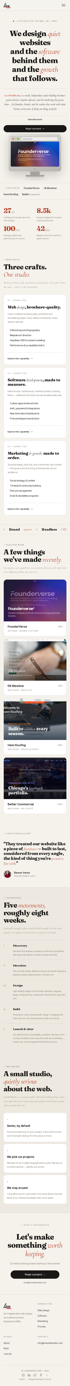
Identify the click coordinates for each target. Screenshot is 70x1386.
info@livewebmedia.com (35, 1282)
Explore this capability (18, 358)
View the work (35, 119)
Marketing (43, 1321)
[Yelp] (46, 1375)
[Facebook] (40, 1375)
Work (6, 1348)
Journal (7, 1353)
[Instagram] (23, 1375)
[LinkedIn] (29, 1375)
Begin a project (33, 128)
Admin (22, 1379)
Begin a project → (35, 1274)
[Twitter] (35, 1375)
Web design (44, 1310)
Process (42, 1326)
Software (42, 1315)
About (7, 1343)
